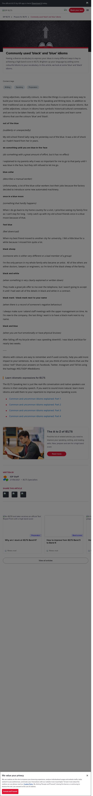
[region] (45, 784)
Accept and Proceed (10, 791)
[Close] (87, 775)
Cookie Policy (28, 784)
